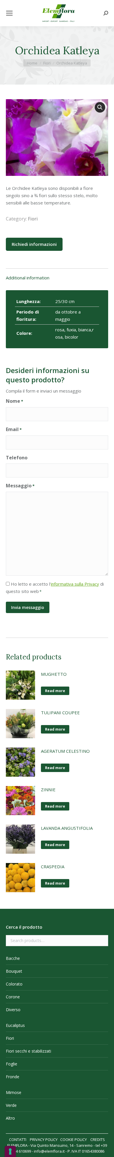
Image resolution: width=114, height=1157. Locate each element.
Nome (14, 401)
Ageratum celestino (65, 751)
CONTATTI (17, 1139)
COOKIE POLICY (73, 1139)
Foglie (11, 1064)
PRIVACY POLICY (44, 1139)
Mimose (13, 1092)
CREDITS (97, 1139)
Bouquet (14, 971)
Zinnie (48, 789)
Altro (10, 1118)
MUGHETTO (54, 674)
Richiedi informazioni (34, 244)
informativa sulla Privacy (75, 584)
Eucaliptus (15, 1025)
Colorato (14, 984)
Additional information (27, 278)
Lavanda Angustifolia (67, 828)
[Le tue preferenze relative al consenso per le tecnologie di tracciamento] (10, 1151)
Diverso (13, 1009)
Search (102, 940)
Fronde (12, 1076)
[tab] (57, 274)
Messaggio (20, 485)
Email (14, 429)
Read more (55, 690)
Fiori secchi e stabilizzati (28, 1051)
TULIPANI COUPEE (60, 712)
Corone (13, 997)
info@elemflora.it (49, 1151)
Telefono (16, 457)
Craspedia (52, 866)
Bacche (13, 958)
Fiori (33, 219)
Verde (11, 1105)
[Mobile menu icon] (9, 13)
